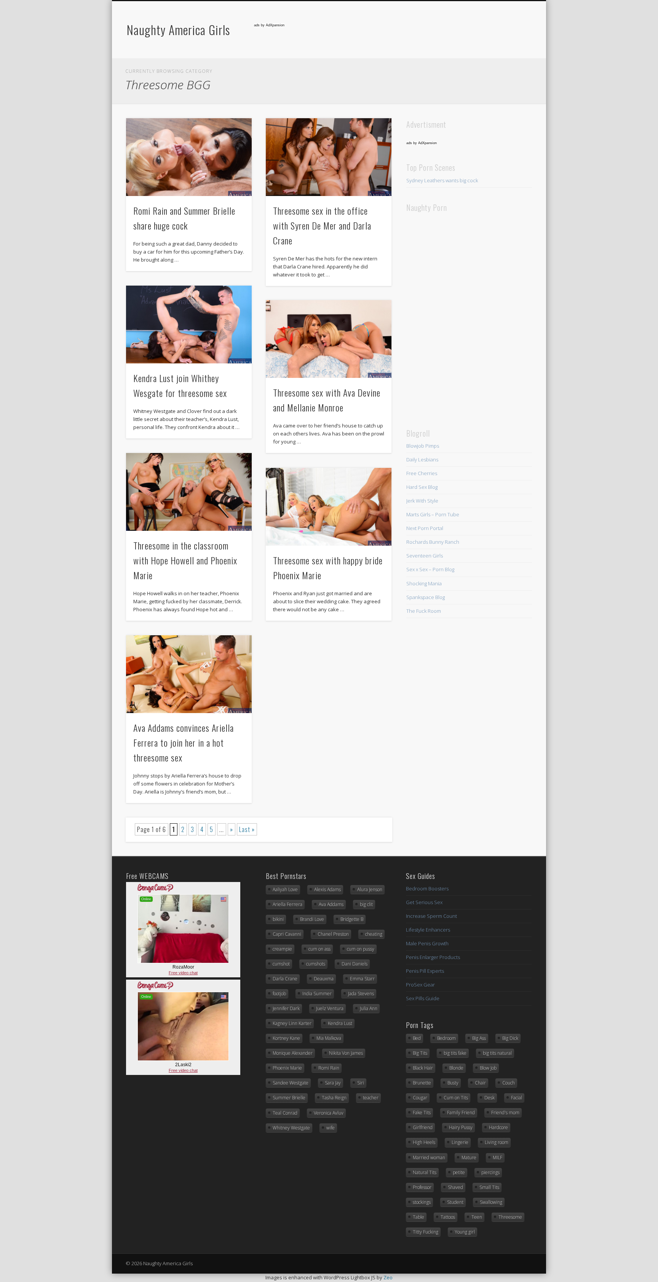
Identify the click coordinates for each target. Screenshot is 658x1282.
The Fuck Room (423, 610)
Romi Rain (328, 1068)
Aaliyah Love (285, 889)
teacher (371, 1097)
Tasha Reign (334, 1097)
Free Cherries (421, 473)
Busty (452, 1083)
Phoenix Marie (287, 1068)
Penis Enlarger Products (433, 957)
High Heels (424, 1142)
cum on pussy (360, 949)
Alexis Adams (327, 889)
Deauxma (324, 978)
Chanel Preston (333, 934)
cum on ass (319, 949)
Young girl (465, 1232)
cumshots (315, 964)
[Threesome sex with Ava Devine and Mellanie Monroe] (329, 339)
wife (330, 1128)
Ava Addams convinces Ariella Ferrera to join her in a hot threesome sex (183, 742)
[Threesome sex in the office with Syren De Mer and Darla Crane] (329, 157)
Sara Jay (333, 1083)
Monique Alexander (293, 1053)
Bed (417, 1038)
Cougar (420, 1097)
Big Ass (479, 1038)
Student (455, 1202)
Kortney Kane (286, 1038)
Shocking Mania (424, 583)
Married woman (429, 1157)
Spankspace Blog (425, 597)
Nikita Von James (346, 1053)
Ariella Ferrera (287, 904)
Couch (508, 1083)
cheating (373, 934)
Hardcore (498, 1127)
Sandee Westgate (290, 1083)
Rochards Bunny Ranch (432, 541)
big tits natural (497, 1053)
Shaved (455, 1187)
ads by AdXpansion (269, 25)
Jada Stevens (361, 993)
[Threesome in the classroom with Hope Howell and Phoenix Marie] (189, 492)
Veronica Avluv (328, 1113)
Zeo (388, 1277)
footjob (279, 993)
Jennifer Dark (286, 1008)
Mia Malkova (328, 1038)
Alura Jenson (369, 889)
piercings (490, 1172)
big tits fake (455, 1053)
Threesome (510, 1217)
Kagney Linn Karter (292, 1023)
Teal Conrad (285, 1113)
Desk (489, 1097)
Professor (422, 1187)
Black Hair (423, 1068)
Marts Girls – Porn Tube (432, 514)
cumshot (281, 964)
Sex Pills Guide (422, 998)
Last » (247, 829)
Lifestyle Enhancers (428, 929)
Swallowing (491, 1202)
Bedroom (446, 1038)
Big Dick (510, 1038)
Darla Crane (285, 978)
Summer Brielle (289, 1097)
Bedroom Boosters (427, 888)
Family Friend (461, 1112)
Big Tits (420, 1053)
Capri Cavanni (287, 934)
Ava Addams (331, 904)
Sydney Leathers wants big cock (442, 180)
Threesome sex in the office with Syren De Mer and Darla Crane (322, 225)
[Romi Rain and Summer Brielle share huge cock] (189, 157)
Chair (480, 1083)
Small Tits (489, 1187)
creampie (282, 949)
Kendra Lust (340, 1023)
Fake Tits (422, 1112)
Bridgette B (351, 919)
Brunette (422, 1083)
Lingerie (460, 1142)
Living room (496, 1142)
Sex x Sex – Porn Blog (430, 569)
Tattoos (448, 1217)
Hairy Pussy (461, 1127)
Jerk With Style (422, 500)
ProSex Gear (420, 984)
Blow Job (488, 1068)
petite (459, 1172)
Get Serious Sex (424, 902)
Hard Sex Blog (422, 487)
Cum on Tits (456, 1097)
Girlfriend (423, 1127)
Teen (476, 1217)
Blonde (456, 1068)
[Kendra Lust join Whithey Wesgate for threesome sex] (189, 324)
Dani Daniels (354, 964)
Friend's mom (505, 1112)
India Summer (317, 993)
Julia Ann (368, 1008)
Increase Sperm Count (431, 916)
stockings (422, 1202)
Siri (360, 1083)
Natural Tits (424, 1172)
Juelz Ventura (329, 1008)
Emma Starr (362, 978)
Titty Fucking (425, 1232)
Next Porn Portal (424, 528)
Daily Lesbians (422, 459)
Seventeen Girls (424, 555)
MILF (497, 1157)
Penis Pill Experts (425, 970)
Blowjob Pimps (422, 445)
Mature (469, 1157)
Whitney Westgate (291, 1128)
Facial (516, 1097)
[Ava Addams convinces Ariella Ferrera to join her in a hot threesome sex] (189, 674)
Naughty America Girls (178, 30)
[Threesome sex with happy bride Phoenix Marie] (329, 507)
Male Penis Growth (427, 943)
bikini (278, 919)
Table (418, 1217)
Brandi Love (312, 919)
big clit (366, 904)
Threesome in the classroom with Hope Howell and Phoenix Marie (185, 560)
